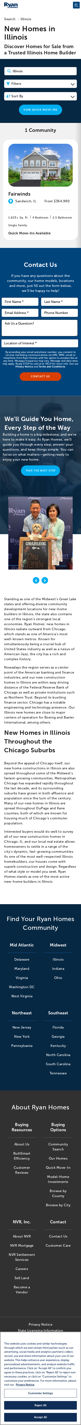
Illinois (58, 959)
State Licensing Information (40, 1330)
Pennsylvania (21, 1046)
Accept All (40, 1417)
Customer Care (58, 1245)
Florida (58, 1027)
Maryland (21, 968)
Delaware (21, 959)
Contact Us (58, 1236)
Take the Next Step (41, 470)
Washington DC (22, 987)
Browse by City (58, 1205)
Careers (22, 1269)
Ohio (58, 978)
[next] (45, 581)
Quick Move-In (58, 1167)
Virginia (22, 978)
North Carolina (58, 1055)
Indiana (58, 968)
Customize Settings (40, 1393)
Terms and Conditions (52, 366)
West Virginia (22, 996)
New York (21, 1036)
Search (9, 19)
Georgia (58, 1036)
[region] (40, 1378)
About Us (21, 1144)
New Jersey (21, 1027)
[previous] (36, 581)
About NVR (22, 1236)
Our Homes (58, 1158)
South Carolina (58, 1064)
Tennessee (58, 1073)
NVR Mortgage (22, 1245)
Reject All (40, 1405)
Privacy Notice (24, 366)
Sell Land (22, 1278)
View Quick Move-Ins (40, 109)
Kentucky (58, 1046)
